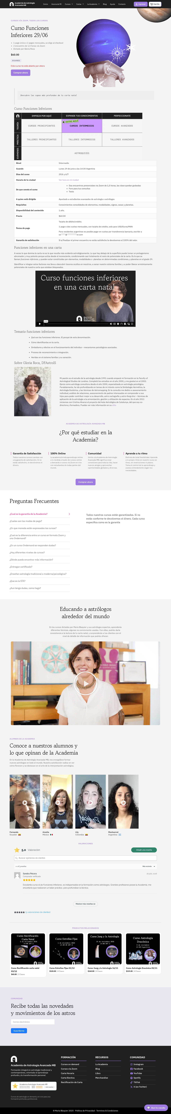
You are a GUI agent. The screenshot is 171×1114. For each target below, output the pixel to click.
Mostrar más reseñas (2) (85, 904)
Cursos (67, 4)
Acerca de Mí (56, 4)
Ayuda (112, 4)
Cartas (78, 4)
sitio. (114, 405)
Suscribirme (19, 1030)
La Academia (92, 4)
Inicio (45, 4)
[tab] (40, 514)
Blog (105, 4)
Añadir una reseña (144, 850)
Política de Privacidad (85, 1110)
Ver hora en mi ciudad (69, 180)
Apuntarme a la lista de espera (20, 73)
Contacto (122, 4)
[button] (85, 683)
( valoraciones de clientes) (37, 912)
